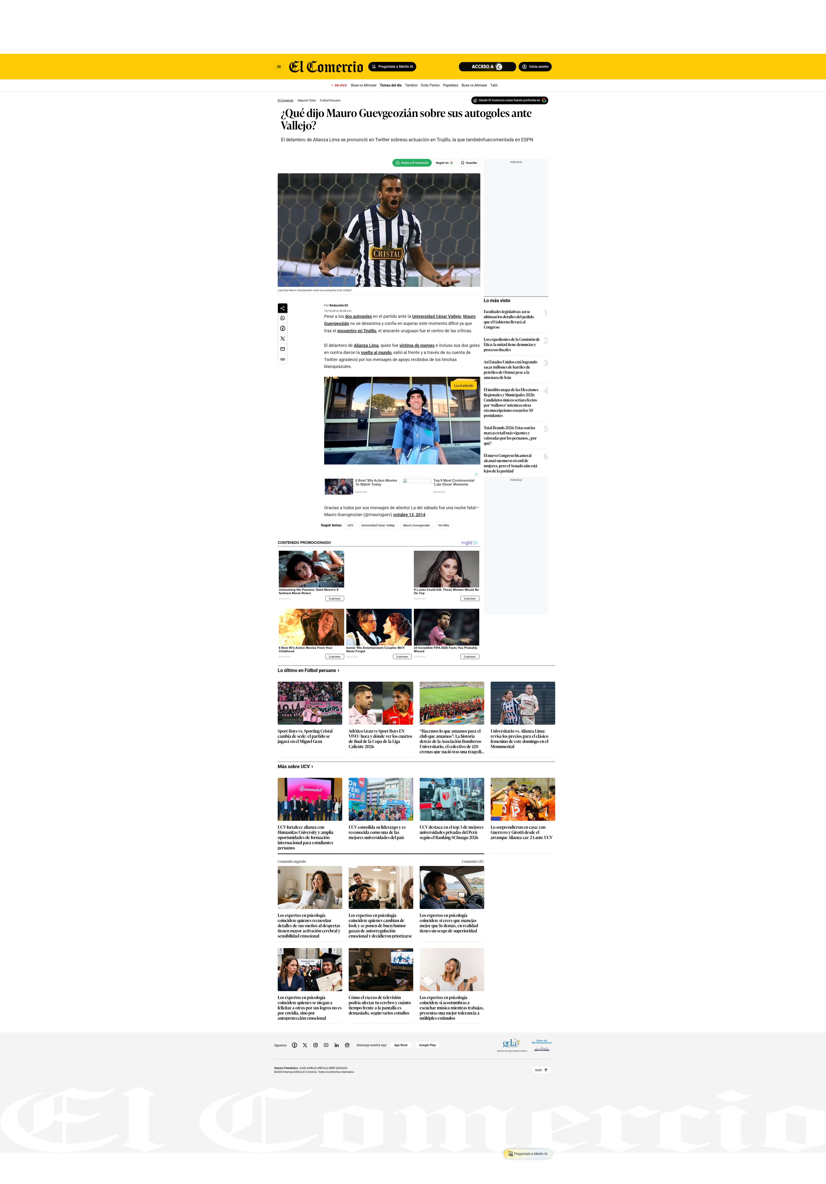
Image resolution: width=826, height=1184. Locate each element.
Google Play (427, 1042)
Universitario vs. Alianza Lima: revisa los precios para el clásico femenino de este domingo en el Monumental (519, 735)
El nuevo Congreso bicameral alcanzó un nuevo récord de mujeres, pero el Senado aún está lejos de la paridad (510, 463)
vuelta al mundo (376, 352)
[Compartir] (282, 308)
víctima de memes (417, 345)
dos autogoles (358, 316)
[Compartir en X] (282, 339)
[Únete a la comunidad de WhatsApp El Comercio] (412, 163)
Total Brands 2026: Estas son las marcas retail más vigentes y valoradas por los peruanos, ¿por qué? (510, 435)
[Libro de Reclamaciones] (542, 1042)
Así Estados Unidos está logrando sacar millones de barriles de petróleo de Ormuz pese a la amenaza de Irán (510, 369)
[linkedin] (336, 1041)
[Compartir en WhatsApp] (282, 318)
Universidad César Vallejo (436, 316)
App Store (401, 1042)
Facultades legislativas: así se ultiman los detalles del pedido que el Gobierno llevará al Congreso (509, 319)
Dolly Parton (430, 85)
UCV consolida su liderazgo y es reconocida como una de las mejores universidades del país (377, 829)
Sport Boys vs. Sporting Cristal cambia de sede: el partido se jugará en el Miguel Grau (305, 733)
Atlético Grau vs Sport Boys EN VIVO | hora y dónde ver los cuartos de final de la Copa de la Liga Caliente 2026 (380, 735)
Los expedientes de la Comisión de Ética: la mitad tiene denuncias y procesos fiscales (512, 344)
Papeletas (450, 85)
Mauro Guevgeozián (416, 525)
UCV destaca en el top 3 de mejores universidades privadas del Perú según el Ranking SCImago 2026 (451, 829)
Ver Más (443, 525)
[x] (305, 1041)
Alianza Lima (366, 345)
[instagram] (315, 1041)
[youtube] (326, 1041)
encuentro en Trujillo (356, 330)
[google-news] (347, 1041)
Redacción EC (339, 305)
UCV (350, 525)
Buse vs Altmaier (363, 85)
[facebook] (294, 1041)
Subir (538, 1066)
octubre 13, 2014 (409, 514)
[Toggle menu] (279, 66)
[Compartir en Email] (282, 349)
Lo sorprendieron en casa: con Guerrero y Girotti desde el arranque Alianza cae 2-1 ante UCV (521, 829)
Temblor (411, 85)
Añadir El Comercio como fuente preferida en (509, 100)
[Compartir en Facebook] (282, 328)
